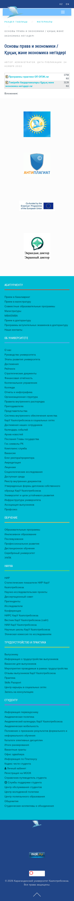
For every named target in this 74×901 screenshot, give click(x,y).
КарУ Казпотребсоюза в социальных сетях (29, 420)
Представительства (15, 410)
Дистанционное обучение (19, 548)
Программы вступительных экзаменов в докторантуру (36, 325)
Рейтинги (9, 368)
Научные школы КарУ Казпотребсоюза (27, 629)
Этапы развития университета (22, 359)
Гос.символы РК (13, 443)
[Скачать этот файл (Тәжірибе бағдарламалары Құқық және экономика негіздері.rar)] (7, 82)
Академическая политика (19, 716)
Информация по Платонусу (20, 758)
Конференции (12, 610)
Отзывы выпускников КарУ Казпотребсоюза (30, 673)
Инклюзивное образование (20, 534)
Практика (9, 677)
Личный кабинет (16, 768)
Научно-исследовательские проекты (25, 591)
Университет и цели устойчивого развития (29, 495)
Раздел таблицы (16, 22)
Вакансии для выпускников (20, 663)
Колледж (9, 387)
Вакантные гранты (15, 749)
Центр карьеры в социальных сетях (25, 687)
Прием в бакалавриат (17, 296)
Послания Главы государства (21, 439)
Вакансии (10, 453)
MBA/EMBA (11, 315)
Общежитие (11, 801)
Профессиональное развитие (21, 543)
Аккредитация (12, 462)
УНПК (7, 557)
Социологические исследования (23, 471)
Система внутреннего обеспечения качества (30, 415)
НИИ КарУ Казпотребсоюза (20, 624)
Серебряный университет (19, 552)
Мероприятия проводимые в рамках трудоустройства (36, 668)
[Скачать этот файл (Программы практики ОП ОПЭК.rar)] (7, 77)
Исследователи (13, 606)
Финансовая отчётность (18, 378)
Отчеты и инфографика (18, 392)
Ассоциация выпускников (19, 504)
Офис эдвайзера (14, 754)
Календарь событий (16, 429)
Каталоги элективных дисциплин (23, 740)
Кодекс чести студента (17, 763)
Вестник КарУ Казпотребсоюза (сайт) (26, 620)
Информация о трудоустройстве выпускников (31, 659)
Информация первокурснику (21, 712)
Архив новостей (13, 434)
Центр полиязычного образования (24, 796)
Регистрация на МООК (17, 773)
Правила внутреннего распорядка (24, 401)
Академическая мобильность (21, 726)
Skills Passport (12, 682)
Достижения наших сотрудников (23, 424)
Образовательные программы (22, 529)
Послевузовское (13, 538)
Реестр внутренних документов (22, 481)
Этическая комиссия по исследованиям (27, 634)
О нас (7, 349)
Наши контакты (13, 329)
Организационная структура (21, 396)
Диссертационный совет (18, 596)
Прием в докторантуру (17, 320)
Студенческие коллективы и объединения (29, 805)
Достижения (11, 363)
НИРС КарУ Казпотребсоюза (21, 615)
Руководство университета (20, 354)
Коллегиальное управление (20, 382)
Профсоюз (10, 509)
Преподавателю (14, 406)
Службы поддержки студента (24, 782)
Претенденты (12, 601)
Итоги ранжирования (16, 744)
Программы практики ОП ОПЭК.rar (29, 77)
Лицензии (10, 467)
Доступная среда (14, 476)
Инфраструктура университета (22, 499)
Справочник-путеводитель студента (25, 777)
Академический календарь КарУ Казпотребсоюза (33, 721)
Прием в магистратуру (17, 301)
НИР (7, 577)
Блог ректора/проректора (19, 457)
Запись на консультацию (18, 691)
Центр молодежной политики (21, 791)
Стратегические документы (20, 373)
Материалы (45, 22)
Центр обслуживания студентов (23, 787)
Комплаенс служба (15, 448)
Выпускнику (11, 654)
